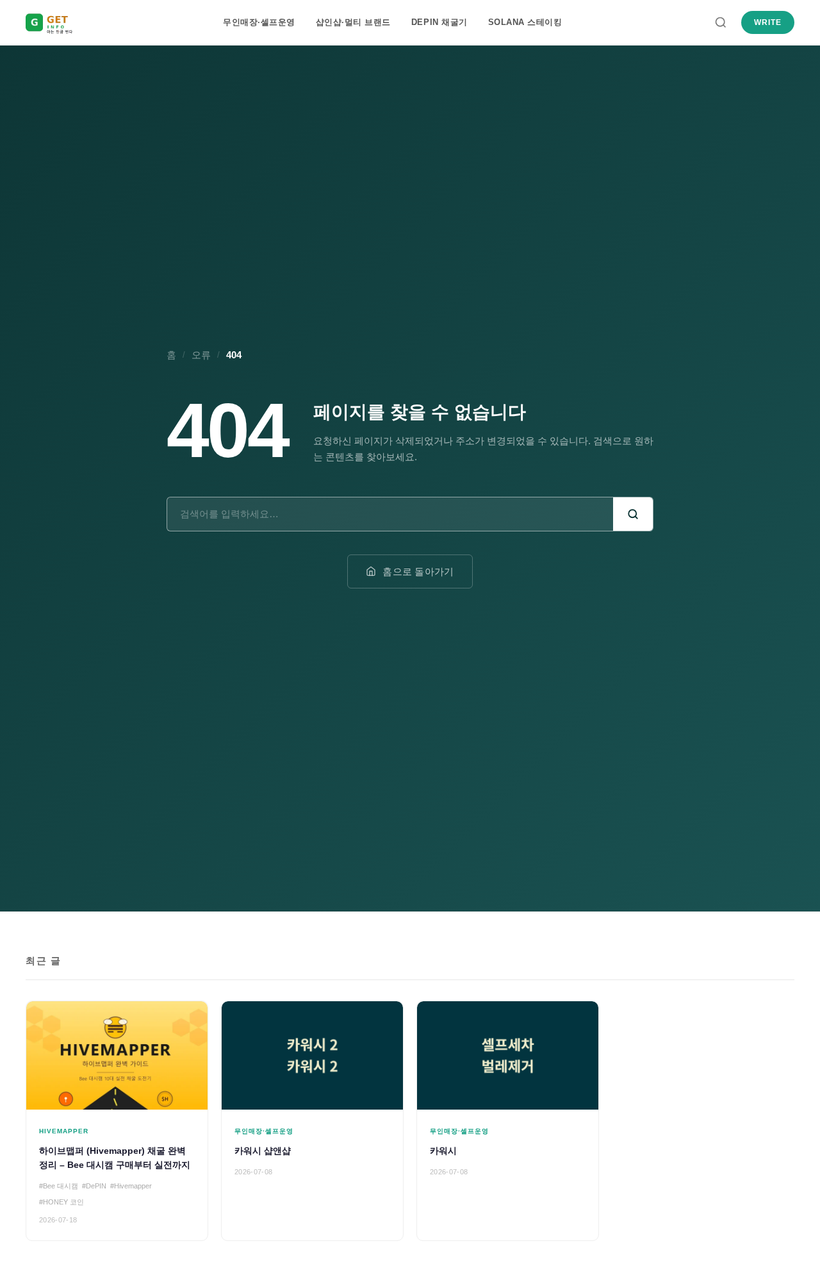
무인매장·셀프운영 (259, 22)
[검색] (721, 22)
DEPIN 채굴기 (439, 22)
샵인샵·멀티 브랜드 (353, 22)
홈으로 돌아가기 (418, 571)
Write (768, 22)
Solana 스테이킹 (525, 22)
